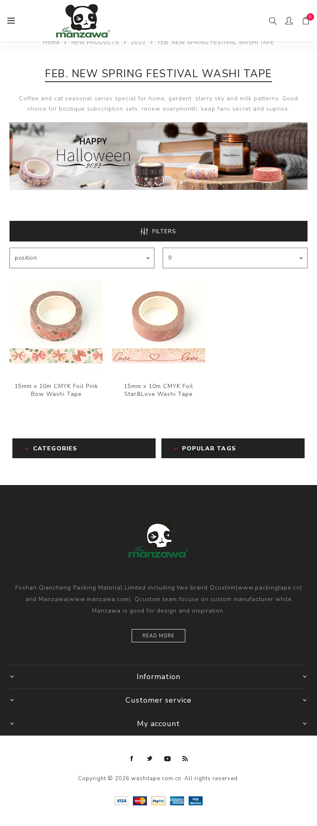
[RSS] (185, 758)
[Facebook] (132, 758)
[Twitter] (149, 758)
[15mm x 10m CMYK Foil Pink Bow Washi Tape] (56, 327)
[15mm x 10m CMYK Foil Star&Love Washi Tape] (158, 327)
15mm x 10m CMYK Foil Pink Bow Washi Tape (56, 390)
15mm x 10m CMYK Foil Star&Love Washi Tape (158, 390)
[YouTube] (167, 758)
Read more (158, 636)
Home (51, 42)
